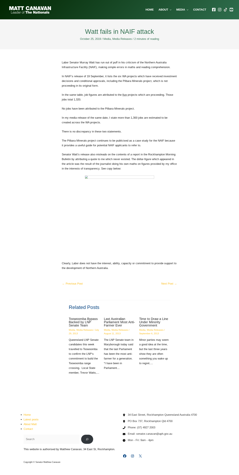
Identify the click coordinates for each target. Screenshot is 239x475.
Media (107, 38)
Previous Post (72, 283)
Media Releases (122, 38)
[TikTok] (225, 10)
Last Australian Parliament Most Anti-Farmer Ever (119, 322)
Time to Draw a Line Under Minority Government (153, 322)
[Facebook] (214, 10)
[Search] (87, 439)
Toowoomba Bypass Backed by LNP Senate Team (83, 322)
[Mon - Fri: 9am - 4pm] (138, 440)
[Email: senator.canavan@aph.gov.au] (147, 434)
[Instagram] (220, 10)
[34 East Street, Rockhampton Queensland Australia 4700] (160, 415)
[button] (169, 9)
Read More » (80, 382)
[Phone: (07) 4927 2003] (139, 427)
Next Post (169, 283)
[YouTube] (231, 10)
